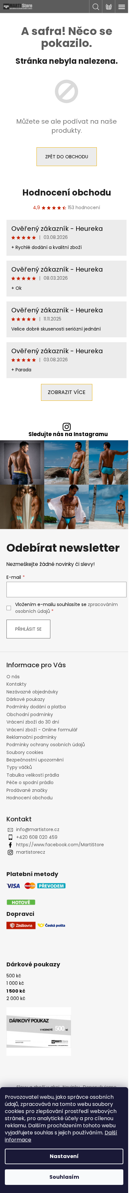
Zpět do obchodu (66, 156)
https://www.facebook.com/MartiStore (60, 844)
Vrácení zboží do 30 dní (32, 722)
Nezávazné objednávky (32, 692)
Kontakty (16, 684)
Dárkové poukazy (25, 699)
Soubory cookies (24, 752)
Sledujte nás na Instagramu (68, 434)
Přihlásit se (28, 629)
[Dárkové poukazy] (38, 1031)
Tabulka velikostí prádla (32, 775)
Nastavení (64, 1156)
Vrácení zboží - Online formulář (41, 729)
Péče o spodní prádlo (30, 782)
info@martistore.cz (37, 829)
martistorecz (30, 852)
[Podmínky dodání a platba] (36, 894)
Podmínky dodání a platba (36, 706)
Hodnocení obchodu (66, 192)
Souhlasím (64, 1177)
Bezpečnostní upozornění (35, 760)
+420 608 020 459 (36, 837)
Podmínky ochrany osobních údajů (45, 744)
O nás (13, 676)
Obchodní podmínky (29, 714)
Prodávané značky (26, 790)
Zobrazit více (67, 392)
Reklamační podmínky (31, 737)
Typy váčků (19, 767)
